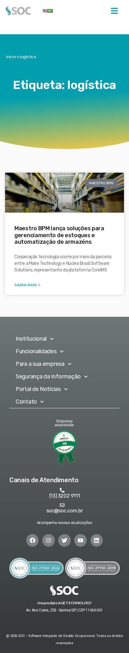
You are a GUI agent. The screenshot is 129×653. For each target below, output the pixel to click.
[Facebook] (32, 540)
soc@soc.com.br (64, 511)
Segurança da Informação (48, 376)
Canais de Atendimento (44, 480)
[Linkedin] (96, 540)
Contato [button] (26, 401)
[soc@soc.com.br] (62, 505)
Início (11, 56)
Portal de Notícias (38, 389)
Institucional (31, 338)
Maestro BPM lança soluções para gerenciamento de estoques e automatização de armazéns (59, 235)
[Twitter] (64, 540)
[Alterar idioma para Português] (50, 11)
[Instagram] (48, 540)
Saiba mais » (27, 285)
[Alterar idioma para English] (45, 11)
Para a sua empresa (40, 363)
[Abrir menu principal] (114, 11)
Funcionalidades (36, 351)
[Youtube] (80, 540)
